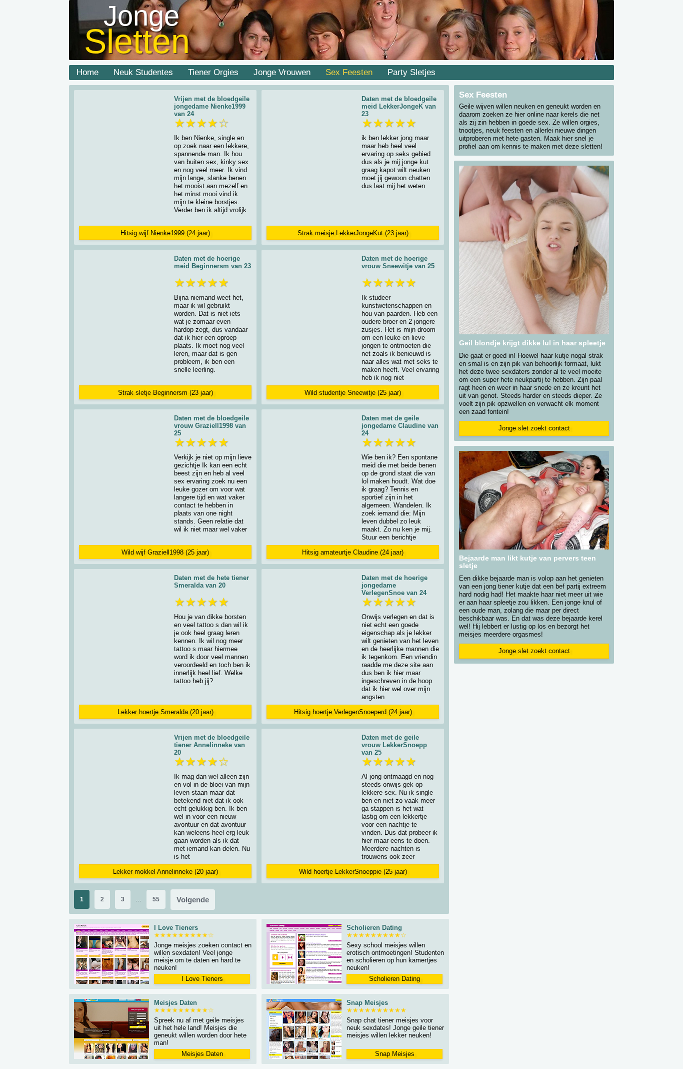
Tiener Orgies (213, 72)
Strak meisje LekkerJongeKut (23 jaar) (353, 233)
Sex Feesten (349, 72)
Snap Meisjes (394, 1053)
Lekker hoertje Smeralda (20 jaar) (166, 712)
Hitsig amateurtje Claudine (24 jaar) (353, 552)
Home (87, 72)
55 (156, 899)
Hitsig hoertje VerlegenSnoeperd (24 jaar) (353, 712)
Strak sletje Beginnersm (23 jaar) (165, 392)
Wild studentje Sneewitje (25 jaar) (352, 392)
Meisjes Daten (202, 1053)
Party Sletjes (412, 72)
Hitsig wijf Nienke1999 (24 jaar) (165, 233)
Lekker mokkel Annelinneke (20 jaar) (165, 871)
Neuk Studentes (143, 72)
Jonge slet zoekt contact (534, 428)
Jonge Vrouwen (282, 72)
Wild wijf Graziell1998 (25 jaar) (165, 552)
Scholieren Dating (394, 978)
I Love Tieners (202, 978)
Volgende (192, 899)
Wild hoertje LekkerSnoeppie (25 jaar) (353, 871)
